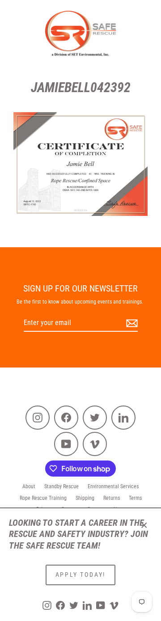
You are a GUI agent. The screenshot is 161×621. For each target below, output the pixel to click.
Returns (111, 498)
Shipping (85, 498)
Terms (135, 498)
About (28, 486)
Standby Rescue (61, 486)
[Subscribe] (130, 323)
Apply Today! (80, 574)
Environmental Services (113, 486)
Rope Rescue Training (43, 498)
